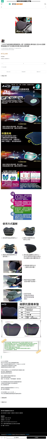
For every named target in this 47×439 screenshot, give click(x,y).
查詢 (2, 413)
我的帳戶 (9, 413)
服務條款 (21, 413)
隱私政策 (17, 413)
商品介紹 (8, 71)
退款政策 (13, 413)
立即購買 (36, 437)
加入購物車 (16, 437)
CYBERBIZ (27, 434)
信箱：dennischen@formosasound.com (9, 421)
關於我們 (5, 413)
